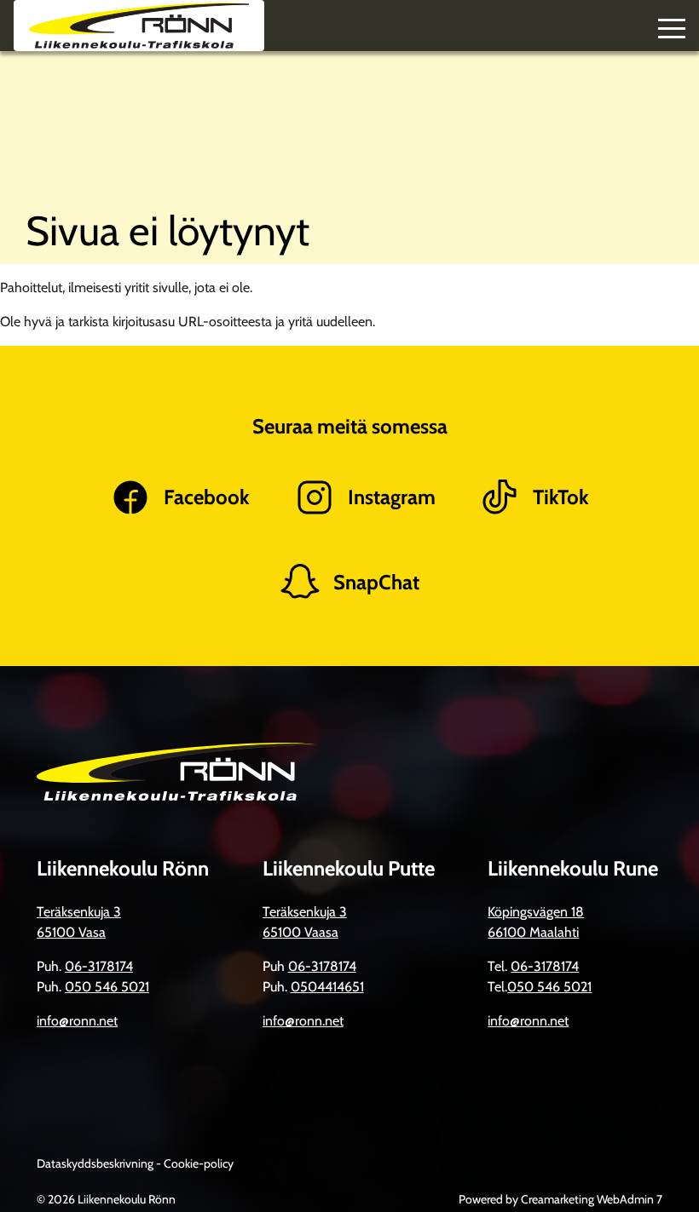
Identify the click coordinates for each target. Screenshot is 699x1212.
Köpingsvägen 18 (536, 912)
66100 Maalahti (533, 932)
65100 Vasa (71, 932)
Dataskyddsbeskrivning (96, 1163)
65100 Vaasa (300, 932)
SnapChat (376, 582)
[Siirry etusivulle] (139, 25)
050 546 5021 (107, 987)
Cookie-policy (199, 1163)
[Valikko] (671, 25)
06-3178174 (99, 966)
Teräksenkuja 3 (79, 912)
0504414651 (327, 987)
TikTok (561, 497)
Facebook (207, 497)
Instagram (392, 497)
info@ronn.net (77, 1021)
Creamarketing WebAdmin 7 (591, 1199)
